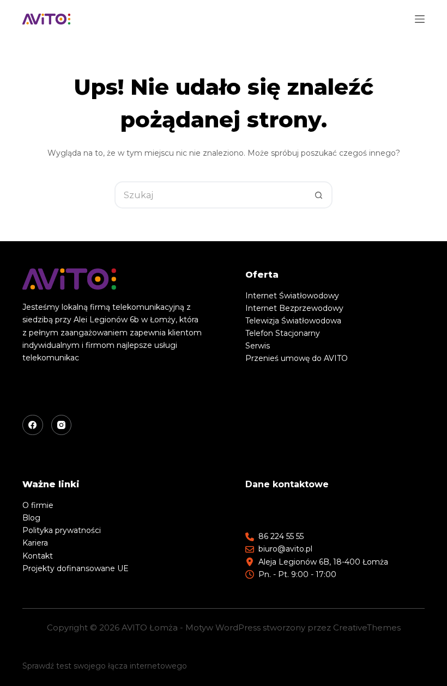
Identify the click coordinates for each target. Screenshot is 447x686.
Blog (31, 518)
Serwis (257, 346)
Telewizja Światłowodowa (293, 321)
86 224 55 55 (281, 536)
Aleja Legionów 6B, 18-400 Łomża (323, 562)
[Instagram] (61, 425)
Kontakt (37, 556)
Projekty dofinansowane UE (75, 568)
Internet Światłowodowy (292, 296)
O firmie (37, 505)
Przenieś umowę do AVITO (296, 358)
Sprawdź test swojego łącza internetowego (104, 666)
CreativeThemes (367, 627)
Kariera (35, 543)
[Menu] (420, 19)
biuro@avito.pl (285, 549)
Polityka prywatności (61, 530)
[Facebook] (32, 425)
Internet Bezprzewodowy (294, 308)
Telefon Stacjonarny (282, 333)
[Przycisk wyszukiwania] (319, 195)
